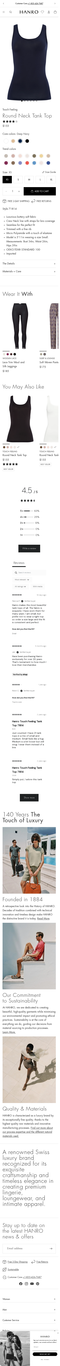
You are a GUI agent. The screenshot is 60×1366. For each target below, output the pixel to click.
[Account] (48, 12)
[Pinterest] (38, 1284)
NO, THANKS (45, 1359)
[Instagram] (26, 1284)
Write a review (29, 548)
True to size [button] (17, 702)
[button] (29, 511)
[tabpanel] (29, 687)
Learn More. (9, 1032)
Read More (43, 918)
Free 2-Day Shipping (18, 201)
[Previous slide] (3, 3)
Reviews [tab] (18, 563)
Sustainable (13, 1269)
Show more (29, 797)
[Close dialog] (58, 1333)
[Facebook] (21, 1284)
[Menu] (3, 12)
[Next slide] (54, 3)
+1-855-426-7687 (35, 3)
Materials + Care (12, 271)
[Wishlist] (42, 12)
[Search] (10, 12)
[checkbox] (37, 587)
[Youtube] (32, 1284)
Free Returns (43, 201)
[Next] (52, 432)
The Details (9, 263)
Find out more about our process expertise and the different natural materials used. (28, 1132)
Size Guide (50, 172)
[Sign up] (51, 1248)
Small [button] (14, 633)
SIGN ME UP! (45, 1354)
